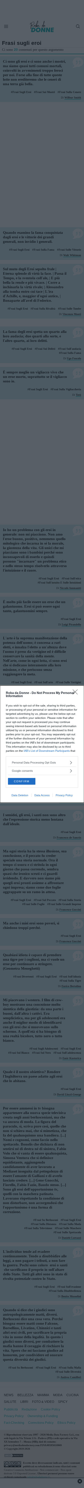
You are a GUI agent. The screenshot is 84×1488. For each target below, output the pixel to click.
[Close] (76, 693)
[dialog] (42, 744)
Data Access (42, 795)
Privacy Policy (64, 795)
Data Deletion (20, 795)
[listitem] (42, 763)
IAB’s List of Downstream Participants (47, 750)
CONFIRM (21, 781)
